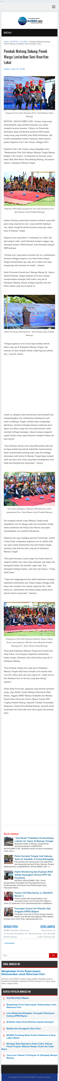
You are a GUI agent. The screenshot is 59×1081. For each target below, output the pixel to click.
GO (53, 955)
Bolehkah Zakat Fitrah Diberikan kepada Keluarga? (30, 1022)
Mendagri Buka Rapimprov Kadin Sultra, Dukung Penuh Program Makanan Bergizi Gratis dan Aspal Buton (28, 1046)
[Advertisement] (29, 384)
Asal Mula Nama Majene (18, 998)
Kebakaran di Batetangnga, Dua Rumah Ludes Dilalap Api (42, 933)
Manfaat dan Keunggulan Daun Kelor (24, 1028)
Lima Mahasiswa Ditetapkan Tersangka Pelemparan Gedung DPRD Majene (30, 1014)
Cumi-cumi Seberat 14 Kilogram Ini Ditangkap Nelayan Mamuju (32, 1056)
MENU (8, 32)
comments (9, 943)
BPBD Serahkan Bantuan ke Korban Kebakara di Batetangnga (16, 933)
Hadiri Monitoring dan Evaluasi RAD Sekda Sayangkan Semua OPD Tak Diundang (34, 874)
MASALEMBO (29, 1077)
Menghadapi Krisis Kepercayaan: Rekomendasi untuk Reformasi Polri (23, 973)
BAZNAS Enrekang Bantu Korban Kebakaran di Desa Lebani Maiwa (31, 1036)
